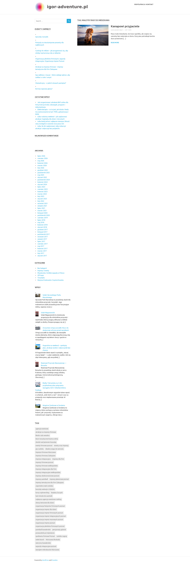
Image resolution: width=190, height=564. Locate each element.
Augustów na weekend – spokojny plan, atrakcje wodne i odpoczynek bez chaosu (56, 348)
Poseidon (54, 560)
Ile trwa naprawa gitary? (43, 89)
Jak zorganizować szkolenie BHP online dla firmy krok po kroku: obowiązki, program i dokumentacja (51, 104)
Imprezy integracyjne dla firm (46, 469)
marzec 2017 (42, 251)
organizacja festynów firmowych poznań (50, 506)
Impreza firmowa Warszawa (46, 452)
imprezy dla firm (58, 459)
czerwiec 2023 (43, 189)
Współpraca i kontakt (143, 4)
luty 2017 (41, 253)
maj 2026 (41, 161)
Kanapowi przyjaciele (125, 26)
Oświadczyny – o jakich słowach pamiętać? (50, 83)
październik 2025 (44, 172)
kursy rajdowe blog (42, 492)
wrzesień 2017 (43, 237)
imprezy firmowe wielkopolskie (47, 466)
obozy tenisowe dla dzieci (45, 503)
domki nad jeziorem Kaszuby (46, 442)
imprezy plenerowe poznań (59, 479)
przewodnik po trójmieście (45, 533)
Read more (115, 42)
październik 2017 (44, 234)
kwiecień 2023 (43, 191)
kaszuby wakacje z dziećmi (45, 489)
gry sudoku (40, 449)
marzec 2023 (42, 194)
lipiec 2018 (41, 220)
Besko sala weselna (42, 435)
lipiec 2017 (41, 241)
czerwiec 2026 (43, 158)
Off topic (128, 30)
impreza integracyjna (43, 459)
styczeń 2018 (42, 227)
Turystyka (41, 278)
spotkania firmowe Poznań (45, 536)
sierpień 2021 (42, 206)
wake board (40, 539)
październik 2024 (44, 180)
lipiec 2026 (41, 156)
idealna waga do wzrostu (54, 449)
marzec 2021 (42, 210)
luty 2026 (41, 168)
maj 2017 (41, 246)
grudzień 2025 (43, 170)
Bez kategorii (42, 268)
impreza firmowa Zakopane (45, 456)
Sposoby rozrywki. (41, 37)
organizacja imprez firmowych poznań (49, 513)
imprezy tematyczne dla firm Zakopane (50, 482)
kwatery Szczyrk (57, 492)
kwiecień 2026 (43, 163)
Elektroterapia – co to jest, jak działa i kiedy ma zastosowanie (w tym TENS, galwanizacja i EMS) (52, 112)
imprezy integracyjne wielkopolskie (48, 472)
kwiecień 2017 (43, 248)
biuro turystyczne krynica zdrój (47, 439)
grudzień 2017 (43, 229)
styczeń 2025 (42, 177)
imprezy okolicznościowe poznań (47, 476)
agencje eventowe (42, 429)
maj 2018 (41, 222)
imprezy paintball (42, 479)
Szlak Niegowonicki (48, 312)
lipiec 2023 (41, 187)
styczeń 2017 (42, 256)
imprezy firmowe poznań (44, 462)
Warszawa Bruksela (53, 539)
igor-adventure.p (117, 30)
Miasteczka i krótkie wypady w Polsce (51, 273)
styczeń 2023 (42, 199)
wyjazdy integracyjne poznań (46, 546)
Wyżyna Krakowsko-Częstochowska (51, 280)
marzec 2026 (42, 165)
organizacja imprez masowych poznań (49, 519)
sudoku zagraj (62, 536)
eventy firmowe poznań (44, 445)
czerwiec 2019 (43, 218)
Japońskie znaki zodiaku (44, 486)
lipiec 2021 (41, 208)
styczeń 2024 (42, 184)
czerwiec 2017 (43, 244)
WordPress (45, 560)
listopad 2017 (42, 232)
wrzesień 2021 (43, 203)
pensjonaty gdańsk (59, 529)
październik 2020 (44, 215)
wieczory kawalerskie (43, 543)
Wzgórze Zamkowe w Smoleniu (54, 405)
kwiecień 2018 (43, 225)
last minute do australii (44, 496)
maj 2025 (41, 175)
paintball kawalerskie (43, 529)
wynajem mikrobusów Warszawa (47, 550)
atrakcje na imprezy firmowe (46, 432)
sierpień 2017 (42, 239)
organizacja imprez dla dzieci (46, 509)
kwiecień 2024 (43, 182)
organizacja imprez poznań (45, 523)
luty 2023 (41, 196)
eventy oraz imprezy (61, 445)
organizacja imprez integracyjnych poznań (51, 516)
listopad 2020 (42, 213)
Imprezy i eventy (43, 270)
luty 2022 (41, 201)
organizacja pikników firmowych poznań (50, 526)
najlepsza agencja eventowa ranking (48, 499)
